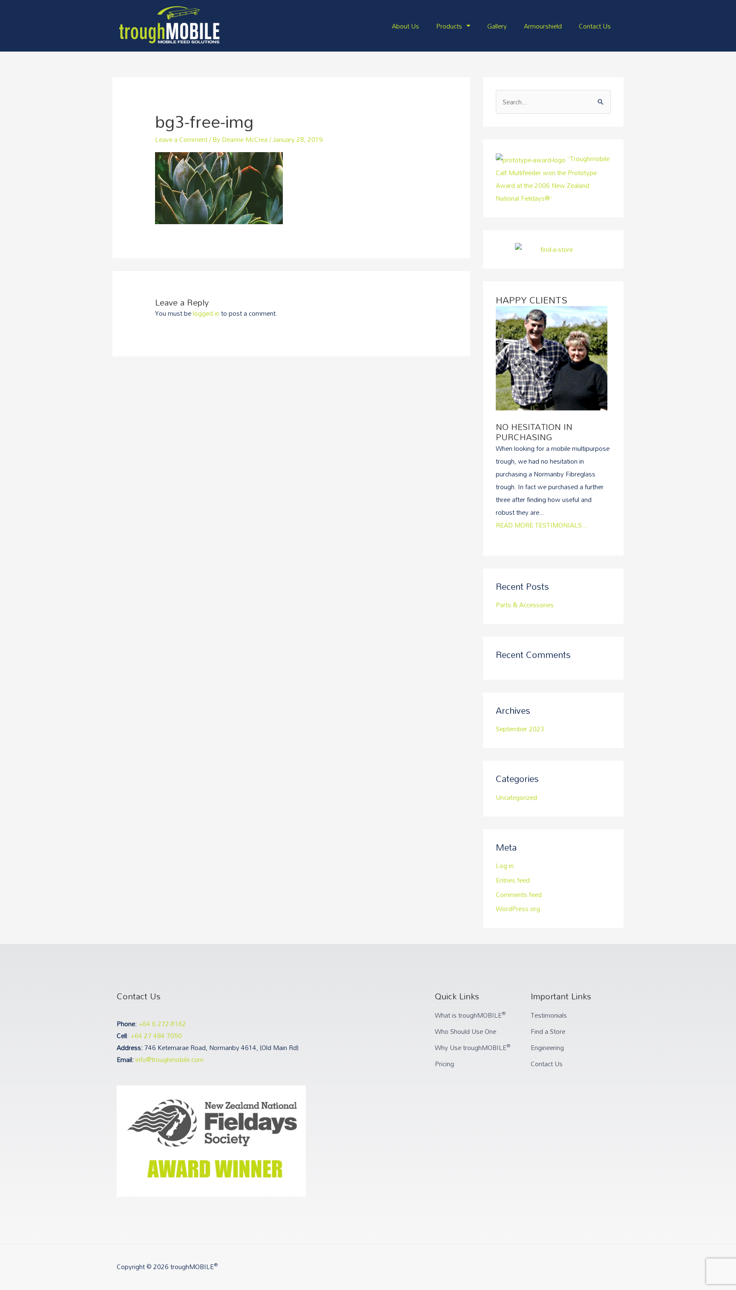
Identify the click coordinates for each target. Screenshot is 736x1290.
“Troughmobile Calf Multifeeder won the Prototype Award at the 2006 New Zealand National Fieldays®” (553, 178)
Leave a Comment (181, 139)
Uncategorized (516, 797)
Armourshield (543, 26)
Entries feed (513, 880)
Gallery (497, 26)
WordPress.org (518, 908)
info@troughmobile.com (169, 1059)
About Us (405, 26)
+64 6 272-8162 (162, 1023)
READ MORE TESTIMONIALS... (541, 525)
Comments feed (519, 894)
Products (449, 26)
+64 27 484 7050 (156, 1035)
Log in (505, 865)
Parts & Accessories (525, 604)
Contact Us (595, 26)
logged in (206, 313)
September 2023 (520, 728)
